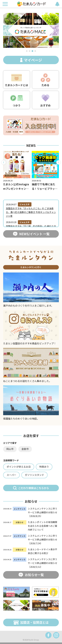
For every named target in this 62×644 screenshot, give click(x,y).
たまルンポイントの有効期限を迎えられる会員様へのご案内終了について (42, 525)
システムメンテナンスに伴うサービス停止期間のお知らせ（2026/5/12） (42, 563)
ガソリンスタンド (34, 475)
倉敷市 (25, 449)
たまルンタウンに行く (31, 267)
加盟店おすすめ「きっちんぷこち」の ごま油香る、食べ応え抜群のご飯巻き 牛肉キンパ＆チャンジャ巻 (31, 212)
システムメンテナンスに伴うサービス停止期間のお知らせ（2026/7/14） (42, 539)
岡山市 (10, 449)
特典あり (44, 466)
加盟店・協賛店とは (34, 622)
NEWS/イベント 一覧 (34, 234)
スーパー (11, 475)
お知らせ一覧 (34, 574)
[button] (27, 51)
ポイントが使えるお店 (19, 466)
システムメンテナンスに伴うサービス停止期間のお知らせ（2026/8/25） (42, 512)
